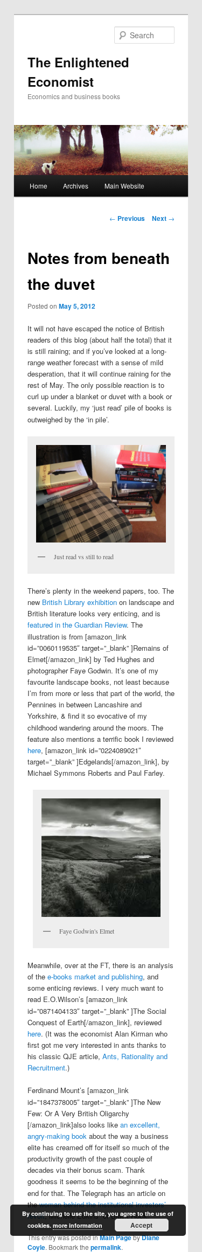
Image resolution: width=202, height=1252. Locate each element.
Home (38, 185)
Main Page (115, 1237)
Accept (141, 1225)
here (34, 750)
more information (77, 1225)
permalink (105, 1247)
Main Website (124, 185)
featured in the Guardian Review (77, 625)
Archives (75, 185)
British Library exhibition (79, 602)
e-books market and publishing (95, 976)
